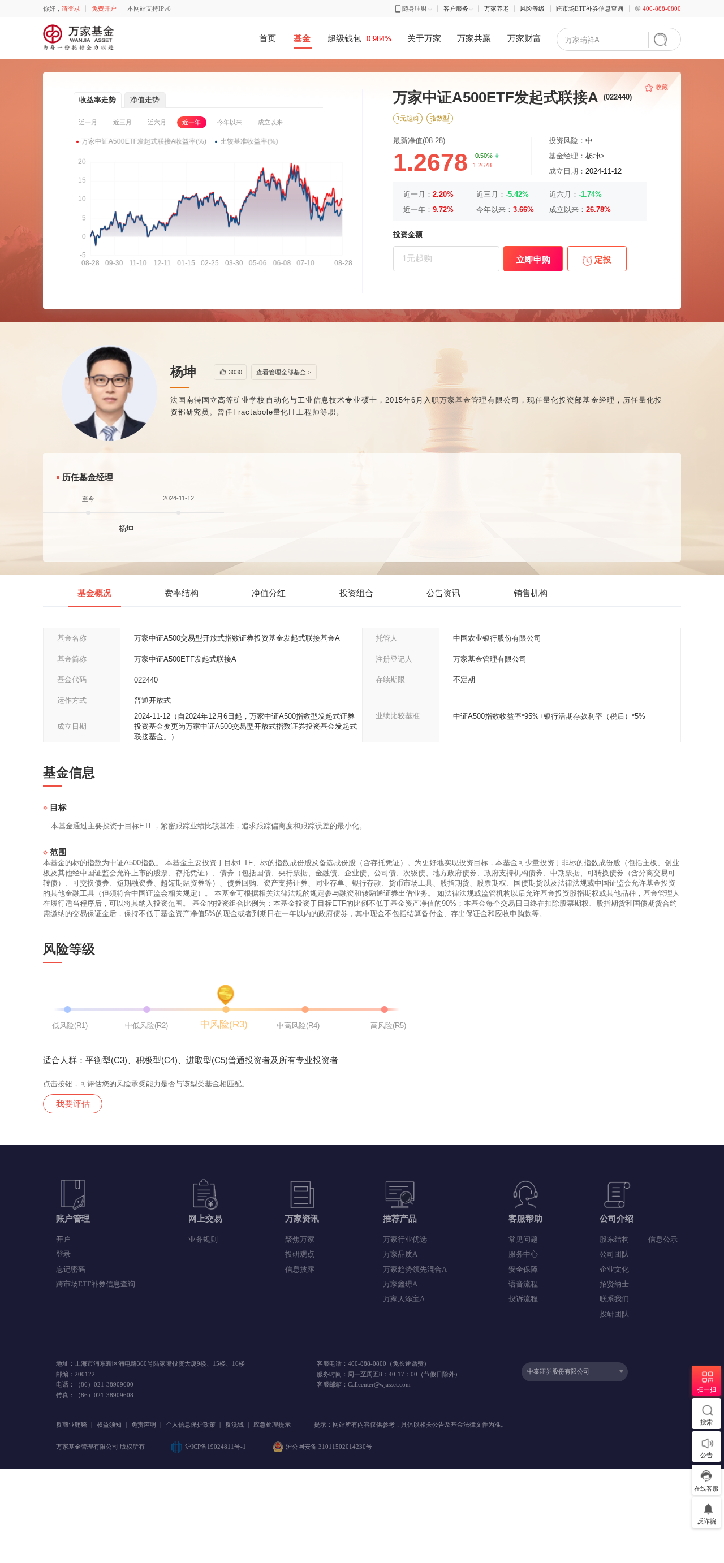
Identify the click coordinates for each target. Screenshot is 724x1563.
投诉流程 (523, 1298)
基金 (302, 38)
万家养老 (496, 8)
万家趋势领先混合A (415, 1269)
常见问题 (523, 1239)
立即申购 (533, 259)
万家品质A (400, 1254)
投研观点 (299, 1254)
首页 (267, 38)
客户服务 (455, 8)
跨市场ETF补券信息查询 (589, 8)
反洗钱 (234, 1425)
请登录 (71, 8)
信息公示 (663, 1239)
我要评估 (73, 1103)
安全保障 (523, 1269)
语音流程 (523, 1284)
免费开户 (104, 8)
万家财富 (524, 38)
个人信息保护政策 (191, 1425)
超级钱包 (359, 38)
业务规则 (203, 1239)
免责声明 (143, 1425)
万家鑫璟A (400, 1284)
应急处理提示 (272, 1425)
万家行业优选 (405, 1239)
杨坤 (592, 156)
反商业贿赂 (71, 1425)
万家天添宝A (404, 1298)
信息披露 (299, 1269)
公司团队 (614, 1254)
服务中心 (523, 1254)
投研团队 (614, 1314)
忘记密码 (70, 1269)
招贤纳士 (614, 1284)
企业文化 (614, 1269)
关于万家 (424, 38)
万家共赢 (474, 38)
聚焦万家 (299, 1239)
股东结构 (614, 1239)
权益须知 (109, 1425)
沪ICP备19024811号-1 (215, 1446)
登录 (63, 1254)
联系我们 (614, 1298)
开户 (63, 1239)
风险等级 (532, 8)
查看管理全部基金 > (283, 372)
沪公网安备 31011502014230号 (329, 1446)
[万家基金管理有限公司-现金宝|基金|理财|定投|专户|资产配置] (79, 37)
